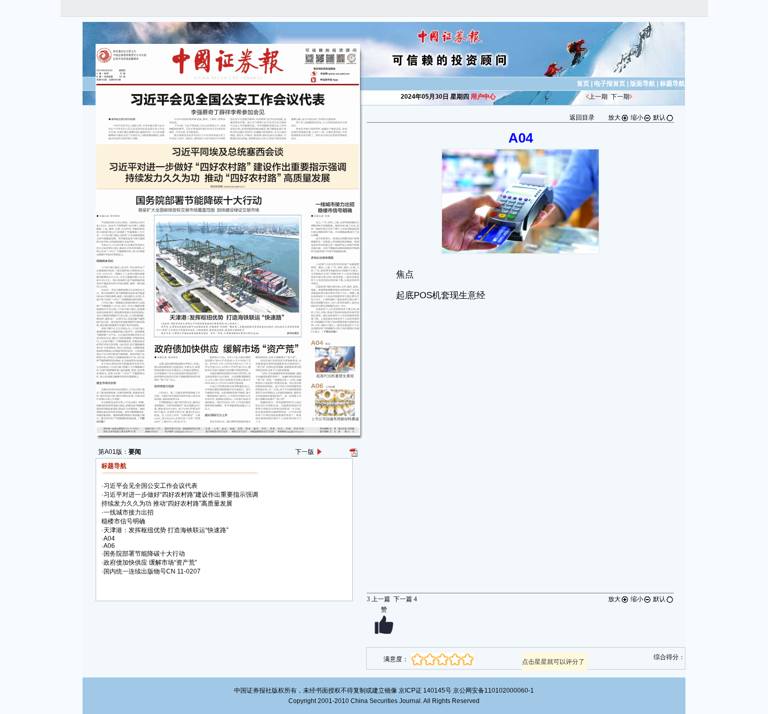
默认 (659, 117)
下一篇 (405, 599)
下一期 (620, 96)
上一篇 (378, 599)
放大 (614, 117)
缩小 (637, 117)
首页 (583, 83)
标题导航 (672, 83)
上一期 (598, 96)
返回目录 (582, 117)
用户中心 (483, 96)
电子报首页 (609, 83)
